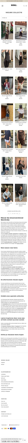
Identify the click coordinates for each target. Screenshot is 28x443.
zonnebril (13, 266)
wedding (9, 310)
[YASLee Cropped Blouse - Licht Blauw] (7, 193)
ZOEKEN (3, 362)
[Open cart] (26, 5)
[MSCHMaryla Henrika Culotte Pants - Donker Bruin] (21, 30)
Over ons (3, 401)
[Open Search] (24, 5)
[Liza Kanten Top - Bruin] (21, 166)
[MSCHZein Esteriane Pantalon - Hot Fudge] (7, 30)
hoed (4, 266)
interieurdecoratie (8, 242)
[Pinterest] (5, 435)
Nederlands (3, 425)
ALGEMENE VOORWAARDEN (7, 387)
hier (3, 345)
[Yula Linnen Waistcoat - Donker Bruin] (21, 139)
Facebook (17, 326)
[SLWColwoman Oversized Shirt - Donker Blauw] (7, 139)
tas (6, 266)
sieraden (18, 268)
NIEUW (2, 364)
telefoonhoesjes (5, 268)
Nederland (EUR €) (15, 425)
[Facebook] (1, 435)
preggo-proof (20, 308)
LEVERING (3, 374)
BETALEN (3, 378)
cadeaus (15, 242)
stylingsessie (5, 288)
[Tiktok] (6, 435)
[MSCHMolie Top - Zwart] (7, 59)
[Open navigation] (4, 5)
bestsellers (5, 303)
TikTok (12, 326)
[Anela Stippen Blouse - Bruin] (21, 85)
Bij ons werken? (4, 405)
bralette (20, 266)
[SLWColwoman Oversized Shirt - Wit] (21, 112)
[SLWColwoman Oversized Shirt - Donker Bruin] (7, 112)
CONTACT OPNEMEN (5, 391)
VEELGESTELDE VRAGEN (6, 389)
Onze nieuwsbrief (5, 407)
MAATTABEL (3, 380)
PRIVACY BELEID (4, 385)
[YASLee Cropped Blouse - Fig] (7, 85)
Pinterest (9, 326)
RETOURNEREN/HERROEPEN (7, 381)
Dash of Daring (20, 243)
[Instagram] (3, 435)
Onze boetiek (4, 403)
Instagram (4, 326)
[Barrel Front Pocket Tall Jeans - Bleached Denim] (21, 193)
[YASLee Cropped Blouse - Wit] (7, 166)
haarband (9, 266)
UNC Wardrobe (15, 438)
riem (17, 266)
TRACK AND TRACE (5, 376)
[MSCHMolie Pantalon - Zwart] (21, 59)
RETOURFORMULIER (5, 383)
